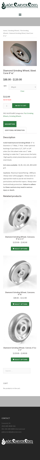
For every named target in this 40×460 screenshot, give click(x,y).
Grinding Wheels (13, 31)
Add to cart (21, 105)
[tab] (10, 124)
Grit (5, 86)
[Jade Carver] (20, 6)
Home (5, 31)
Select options (21, 249)
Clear (22, 91)
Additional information (15, 130)
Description (10, 124)
